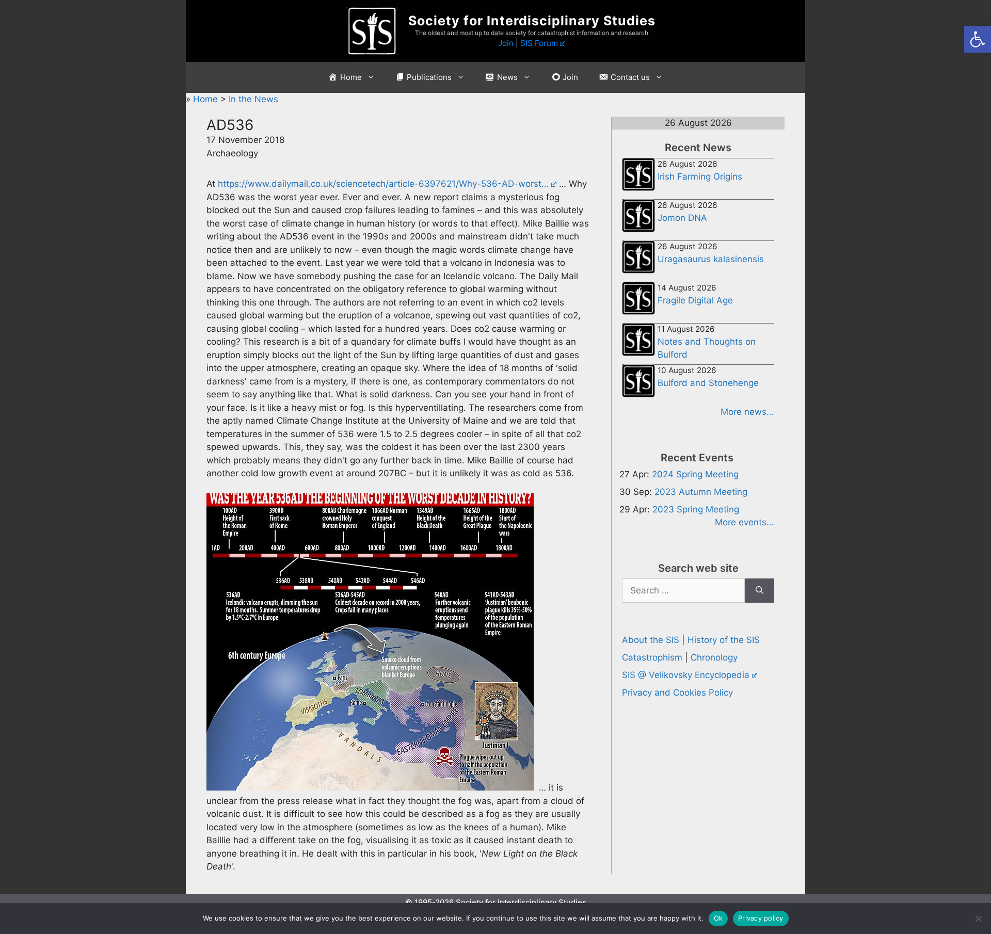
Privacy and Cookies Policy (677, 692)
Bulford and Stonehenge (708, 383)
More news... (747, 412)
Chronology (714, 657)
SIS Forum (539, 43)
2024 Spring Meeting (695, 474)
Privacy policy (761, 918)
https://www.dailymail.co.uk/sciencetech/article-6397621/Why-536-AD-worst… (383, 184)
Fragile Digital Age (695, 300)
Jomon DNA (682, 218)
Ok (718, 918)
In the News (253, 99)
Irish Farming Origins (700, 176)
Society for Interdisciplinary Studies (532, 20)
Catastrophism (652, 657)
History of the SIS (724, 640)
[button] (977, 39)
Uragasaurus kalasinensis (711, 259)
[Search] (759, 590)
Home (206, 99)
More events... (744, 522)
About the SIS (650, 640)
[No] (978, 918)
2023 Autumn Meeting (700, 492)
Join (506, 43)
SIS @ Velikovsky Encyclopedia (685, 675)
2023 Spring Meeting (695, 509)
